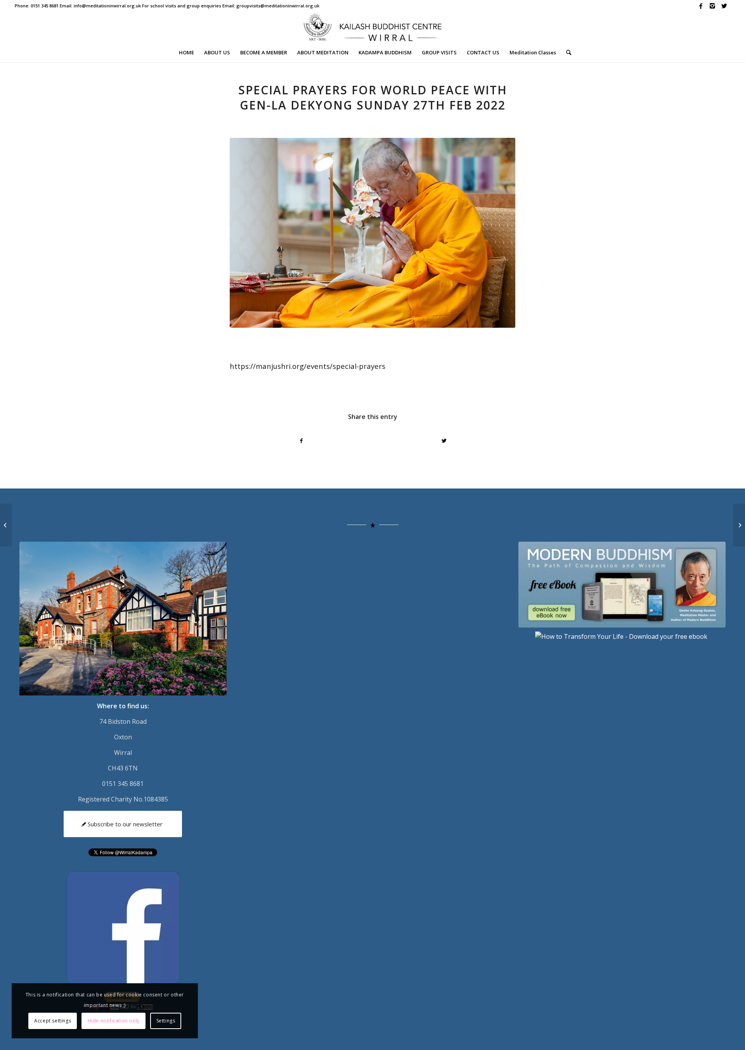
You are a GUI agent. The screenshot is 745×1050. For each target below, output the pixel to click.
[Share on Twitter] (444, 441)
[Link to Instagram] (712, 6)
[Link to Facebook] (701, 6)
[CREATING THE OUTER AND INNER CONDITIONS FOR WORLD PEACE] (6, 525)
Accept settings (52, 1020)
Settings (165, 1020)
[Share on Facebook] (301, 441)
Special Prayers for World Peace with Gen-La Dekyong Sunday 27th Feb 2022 (372, 97)
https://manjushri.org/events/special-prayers (307, 366)
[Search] (566, 52)
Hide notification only (114, 1020)
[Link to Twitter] (724, 6)
